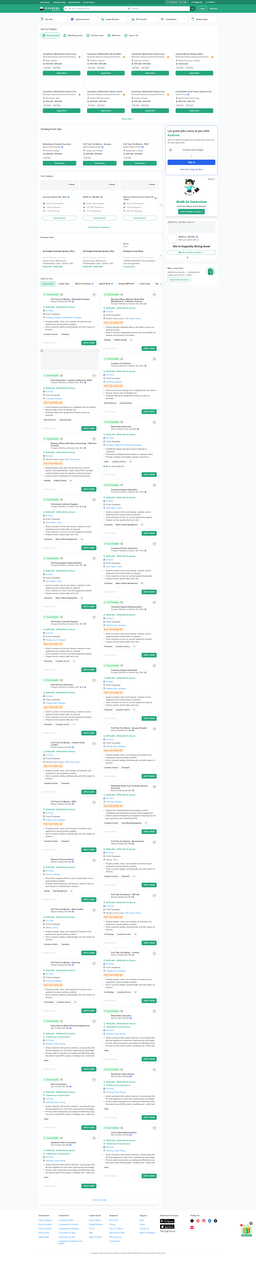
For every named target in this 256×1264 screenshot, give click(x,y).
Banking (47, 481)
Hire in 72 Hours (116, 1228)
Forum (92, 1228)
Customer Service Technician (124, 548)
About (142, 1224)
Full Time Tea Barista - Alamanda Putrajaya (70, 299)
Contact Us (144, 1228)
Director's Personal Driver (62, 859)
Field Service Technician (62, 685)
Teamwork (65, 334)
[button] (62, 60)
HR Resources (115, 1237)
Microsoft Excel (50, 420)
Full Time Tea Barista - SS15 (63, 801)
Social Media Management (131, 823)
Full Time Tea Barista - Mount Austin (127, 841)
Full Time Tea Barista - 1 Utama (125, 952)
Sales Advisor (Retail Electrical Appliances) (70, 1026)
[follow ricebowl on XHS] (192, 1228)
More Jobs (127, 119)
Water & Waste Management (66, 539)
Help (142, 1220)
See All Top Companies (98, 227)
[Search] (192, 8)
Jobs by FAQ (43, 1233)
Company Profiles (66, 1220)
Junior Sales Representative (124, 1132)
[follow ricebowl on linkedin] (209, 1221)
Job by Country (44, 1228)
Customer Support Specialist (124, 489)
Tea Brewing (48, 1002)
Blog (91, 1233)
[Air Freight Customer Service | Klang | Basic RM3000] (100, 255)
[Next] (160, 204)
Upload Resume (96, 1224)
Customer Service (51, 334)
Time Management (60, 891)
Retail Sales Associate (121, 1016)
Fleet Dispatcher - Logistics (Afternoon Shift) (71, 380)
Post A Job (113, 1220)
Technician (48, 539)
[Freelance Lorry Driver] (140, 255)
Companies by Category (69, 1228)
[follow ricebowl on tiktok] (215, 1221)
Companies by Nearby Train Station (70, 1242)
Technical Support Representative (66, 563)
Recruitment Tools (117, 1233)
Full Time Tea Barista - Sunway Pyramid (129, 728)
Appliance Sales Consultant (63, 1142)
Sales (46, 1060)
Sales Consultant (58, 1084)
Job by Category (45, 1220)
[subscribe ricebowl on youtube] (197, 1221)
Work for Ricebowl (147, 1233)
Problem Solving (60, 481)
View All (211, 179)
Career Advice (95, 1220)
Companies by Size (67, 1237)
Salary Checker (95, 1237)
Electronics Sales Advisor (122, 1074)
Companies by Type (67, 1233)
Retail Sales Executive (121, 426)
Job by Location (45, 1224)
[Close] (251, 1223)
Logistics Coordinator (121, 363)
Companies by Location (69, 1224)
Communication (65, 420)
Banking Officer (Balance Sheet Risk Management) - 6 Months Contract (127, 300)
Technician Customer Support (64, 504)
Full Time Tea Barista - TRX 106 (125, 894)
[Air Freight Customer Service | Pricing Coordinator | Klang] (60, 255)
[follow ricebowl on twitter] (192, 1221)
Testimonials (43, 1237)
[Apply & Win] (246, 1230)
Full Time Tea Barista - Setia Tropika (67, 909)
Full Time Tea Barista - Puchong (65, 962)
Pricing (112, 1224)
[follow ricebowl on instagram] (203, 1221)
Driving (46, 891)
